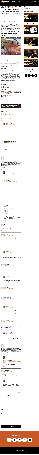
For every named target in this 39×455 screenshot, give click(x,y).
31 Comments (17, 13)
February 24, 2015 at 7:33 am (9, 265)
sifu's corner (6, 97)
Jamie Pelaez (8, 123)
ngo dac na (9, 96)
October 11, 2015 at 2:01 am (12, 181)
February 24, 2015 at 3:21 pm (11, 252)
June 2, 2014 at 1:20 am (8, 159)
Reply (2, 120)
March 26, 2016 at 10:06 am (10, 333)
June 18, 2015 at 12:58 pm (10, 124)
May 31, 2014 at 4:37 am (8, 114)
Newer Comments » (18, 392)
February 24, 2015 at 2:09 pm (11, 277)
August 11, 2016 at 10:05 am (11, 381)
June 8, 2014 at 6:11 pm (8, 225)
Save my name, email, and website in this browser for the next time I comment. (11, 423)
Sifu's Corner (9, 95)
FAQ (25, 452)
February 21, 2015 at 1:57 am (9, 235)
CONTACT (28, 452)
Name (2, 409)
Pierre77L (6, 320)
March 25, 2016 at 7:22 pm (8, 321)
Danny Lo (6, 113)
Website (2, 417)
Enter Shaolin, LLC (20, 452)
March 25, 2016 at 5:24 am (12, 142)
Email (2, 413)
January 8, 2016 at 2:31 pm (10, 307)
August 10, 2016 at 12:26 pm (9, 371)
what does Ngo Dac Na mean (14, 97)
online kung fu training (15, 96)
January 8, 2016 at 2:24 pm (9, 298)
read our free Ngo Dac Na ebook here (9, 23)
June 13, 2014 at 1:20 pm (10, 173)
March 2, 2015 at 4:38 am (8, 288)
